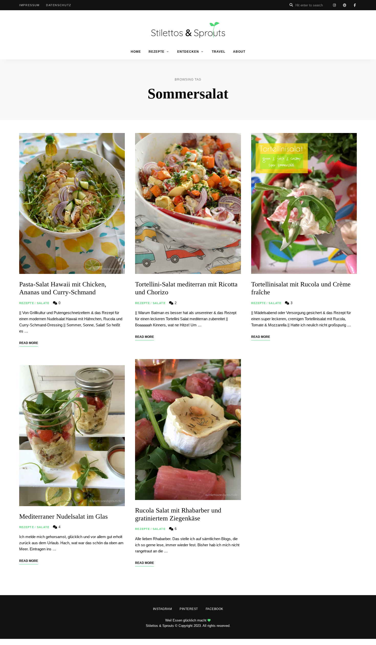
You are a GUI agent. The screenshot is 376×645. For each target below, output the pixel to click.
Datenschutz (58, 5)
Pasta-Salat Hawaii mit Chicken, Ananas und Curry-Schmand (62, 288)
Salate (43, 303)
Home (136, 51)
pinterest (344, 5)
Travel (218, 51)
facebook (355, 5)
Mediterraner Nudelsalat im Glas (63, 516)
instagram (334, 5)
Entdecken (188, 51)
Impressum (29, 5)
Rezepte (156, 51)
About (239, 51)
